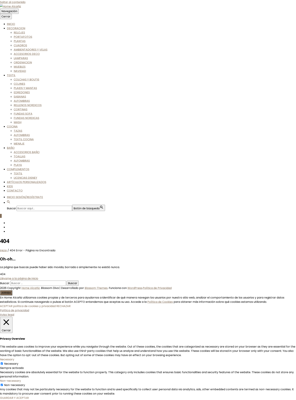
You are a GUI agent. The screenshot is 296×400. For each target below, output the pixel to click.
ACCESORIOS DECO (27, 54)
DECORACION (16, 28)
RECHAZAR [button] (63, 306)
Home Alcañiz (30, 288)
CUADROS (20, 45)
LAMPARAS (21, 58)
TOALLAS (19, 156)
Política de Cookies (160, 302)
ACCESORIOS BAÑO (27, 152)
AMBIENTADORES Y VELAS (30, 50)
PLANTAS (20, 41)
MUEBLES (20, 67)
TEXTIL (11, 75)
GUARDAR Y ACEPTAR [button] (14, 398)
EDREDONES (22, 92)
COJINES (19, 84)
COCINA (12, 126)
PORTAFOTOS (23, 37)
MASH (17, 122)
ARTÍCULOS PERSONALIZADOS (26, 182)
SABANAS (20, 97)
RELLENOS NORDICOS (28, 105)
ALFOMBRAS (22, 101)
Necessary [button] (7, 359)
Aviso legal (7, 315)
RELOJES (19, 33)
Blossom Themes (96, 288)
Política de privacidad (14, 310)
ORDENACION (23, 62)
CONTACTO (15, 191)
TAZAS (18, 131)
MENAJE (19, 144)
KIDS (10, 186)
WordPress (134, 288)
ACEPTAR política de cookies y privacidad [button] (28, 306)
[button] (8, 203)
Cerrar (5, 16)
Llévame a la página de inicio (19, 278)
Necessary (11, 364)
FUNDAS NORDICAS (26, 118)
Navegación (9, 11)
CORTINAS (20, 109)
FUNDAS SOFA (23, 114)
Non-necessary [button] (10, 381)
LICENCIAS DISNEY (25, 178)
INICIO (11, 24)
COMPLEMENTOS (18, 169)
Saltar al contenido (13, 2)
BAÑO (11, 148)
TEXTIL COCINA (24, 139)
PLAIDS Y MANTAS (25, 88)
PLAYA (18, 165)
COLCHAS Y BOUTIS (26, 80)
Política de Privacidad (157, 288)
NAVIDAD (20, 71)
